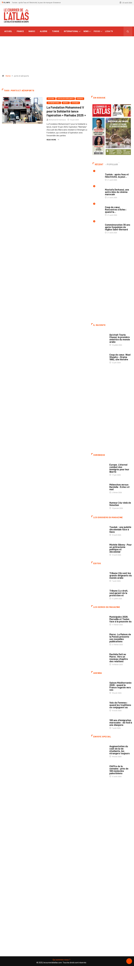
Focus (97, 31)
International (71, 31)
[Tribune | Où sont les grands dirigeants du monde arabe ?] (99, 575)
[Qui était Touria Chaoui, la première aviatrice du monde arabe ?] (99, 337)
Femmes (112, 542)
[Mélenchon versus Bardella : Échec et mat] (99, 486)
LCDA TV (109, 31)
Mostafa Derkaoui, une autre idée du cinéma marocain (117, 192)
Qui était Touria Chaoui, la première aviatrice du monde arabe (119, 338)
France (20, 31)
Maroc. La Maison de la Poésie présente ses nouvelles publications (120, 638)
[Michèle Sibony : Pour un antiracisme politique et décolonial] (99, 546)
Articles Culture (116, 332)
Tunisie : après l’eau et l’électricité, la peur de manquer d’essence (36, 3)
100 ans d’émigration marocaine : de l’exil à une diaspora (120, 722)
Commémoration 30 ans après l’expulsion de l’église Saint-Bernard (117, 227)
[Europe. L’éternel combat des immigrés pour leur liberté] (99, 466)
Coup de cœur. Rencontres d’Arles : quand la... (116, 209)
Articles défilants (66, 99)
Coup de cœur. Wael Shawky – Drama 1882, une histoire (119, 357)
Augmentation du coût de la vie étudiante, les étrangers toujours (119, 750)
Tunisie (55, 31)
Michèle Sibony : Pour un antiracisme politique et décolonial (120, 548)
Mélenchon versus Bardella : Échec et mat (119, 487)
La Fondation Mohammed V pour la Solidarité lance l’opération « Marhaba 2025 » (66, 111)
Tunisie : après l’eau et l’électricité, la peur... (117, 175)
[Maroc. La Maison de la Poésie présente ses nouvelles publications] (99, 636)
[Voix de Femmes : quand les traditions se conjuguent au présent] (99, 704)
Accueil (8, 31)
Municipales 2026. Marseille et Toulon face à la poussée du (120, 619)
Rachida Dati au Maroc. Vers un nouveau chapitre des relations (118, 658)
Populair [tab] (112, 164)
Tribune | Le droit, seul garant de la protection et (118, 593)
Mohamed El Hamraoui (57, 120)
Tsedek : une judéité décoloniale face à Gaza (120, 529)
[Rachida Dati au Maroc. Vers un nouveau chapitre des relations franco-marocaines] (99, 656)
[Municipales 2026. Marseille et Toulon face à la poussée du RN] (99, 619)
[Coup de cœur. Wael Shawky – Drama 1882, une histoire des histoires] (99, 356)
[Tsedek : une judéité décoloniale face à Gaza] (99, 529)
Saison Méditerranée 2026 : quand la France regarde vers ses (120, 686)
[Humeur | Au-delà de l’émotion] (99, 504)
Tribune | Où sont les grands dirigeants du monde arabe (120, 575)
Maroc (32, 31)
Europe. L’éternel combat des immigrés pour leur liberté (119, 468)
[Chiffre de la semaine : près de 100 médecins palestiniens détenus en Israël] (99, 768)
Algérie (43, 31)
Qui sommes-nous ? (61, 960)
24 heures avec (115, 652)
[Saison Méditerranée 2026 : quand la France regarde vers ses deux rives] (99, 684)
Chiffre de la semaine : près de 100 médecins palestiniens (118, 770)
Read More (51, 140)
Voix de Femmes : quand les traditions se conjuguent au (120, 705)
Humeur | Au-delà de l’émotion (120, 503)
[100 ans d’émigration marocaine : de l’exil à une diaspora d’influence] (99, 722)
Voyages (75, 103)
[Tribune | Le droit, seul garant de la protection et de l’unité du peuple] (99, 592)
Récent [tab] (99, 164)
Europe (80, 99)
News (86, 31)
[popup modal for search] (128, 31)
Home (8, 76)
